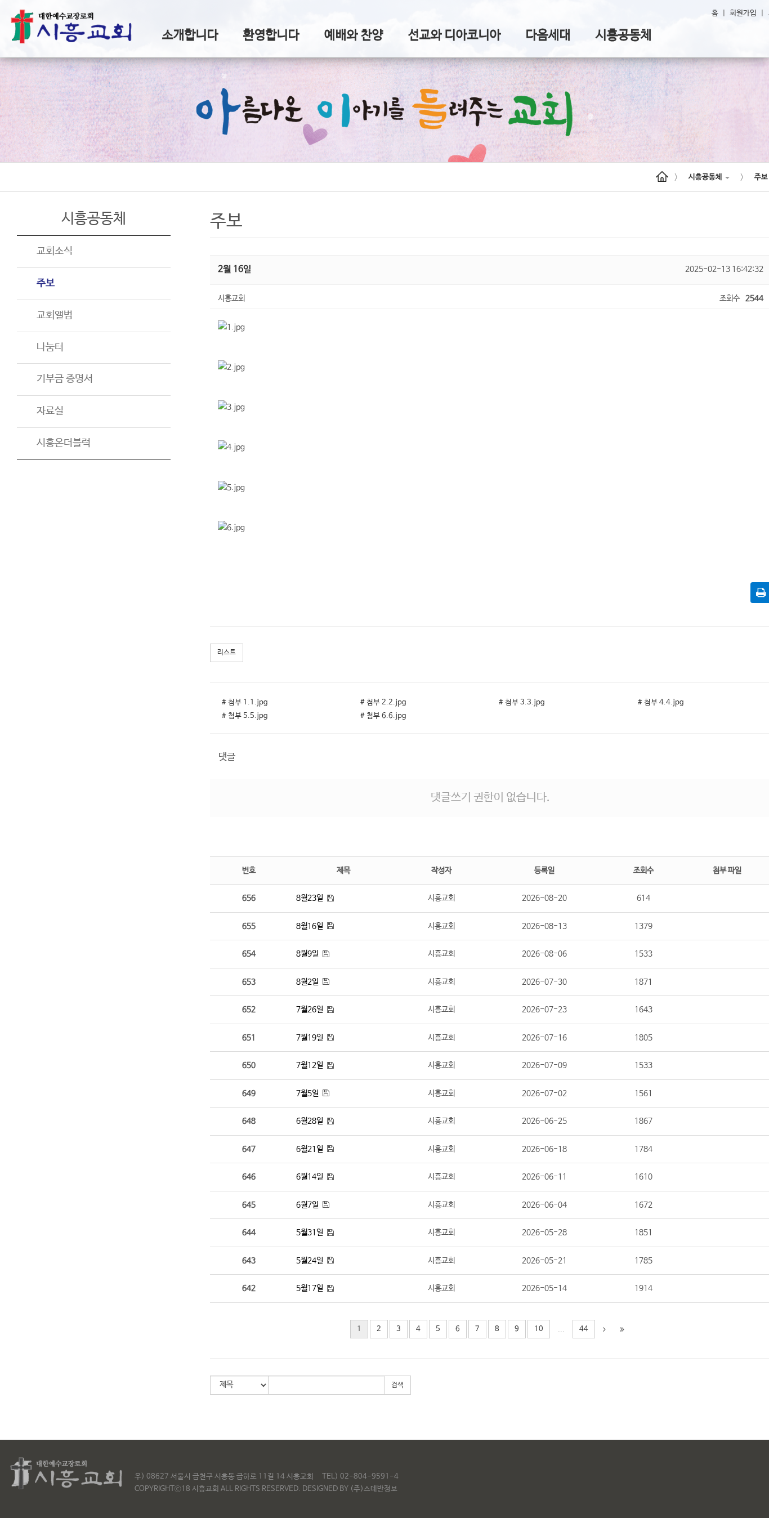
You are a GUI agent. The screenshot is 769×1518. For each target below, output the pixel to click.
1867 (643, 1121)
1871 (643, 981)
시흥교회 (441, 898)
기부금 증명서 (65, 379)
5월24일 (309, 1260)
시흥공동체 (624, 35)
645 (249, 1204)
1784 (643, 1149)
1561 (643, 1093)
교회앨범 (55, 315)
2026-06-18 (544, 1149)
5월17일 (309, 1288)
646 (249, 1176)
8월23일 (309, 898)
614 (643, 898)
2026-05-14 (544, 1288)
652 (249, 1009)
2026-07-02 (544, 1093)
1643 (643, 1009)
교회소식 (55, 251)
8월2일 (307, 981)
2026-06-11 (544, 1176)
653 (249, 981)
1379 (643, 926)
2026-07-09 (544, 1065)
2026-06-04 (544, 1204)
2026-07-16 (544, 1037)
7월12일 (309, 1065)
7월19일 (309, 1037)
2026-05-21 (544, 1260)
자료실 (50, 411)
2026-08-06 (544, 953)
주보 (46, 283)
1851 (643, 1232)
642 (249, 1288)
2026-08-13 (544, 926)
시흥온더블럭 (64, 443)
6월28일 (309, 1121)
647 (249, 1149)
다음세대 (548, 35)
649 (249, 1093)
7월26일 (309, 1009)
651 (249, 1037)
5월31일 (309, 1232)
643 (249, 1260)
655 (249, 926)
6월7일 (307, 1204)
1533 (643, 953)
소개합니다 (190, 35)
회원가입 (743, 13)
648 (249, 1121)
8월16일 (309, 926)
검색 (397, 1385)
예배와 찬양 (353, 35)
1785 (643, 1260)
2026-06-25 (544, 1121)
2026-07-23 (544, 1009)
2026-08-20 (544, 898)
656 (249, 898)
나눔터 (50, 347)
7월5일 (307, 1093)
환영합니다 (271, 35)
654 (249, 953)
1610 (643, 1176)
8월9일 (307, 953)
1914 (643, 1288)
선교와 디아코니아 (454, 35)
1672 (643, 1204)
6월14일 (309, 1176)
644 (249, 1232)
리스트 (226, 653)
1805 (643, 1037)
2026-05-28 (544, 1232)
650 (249, 1065)
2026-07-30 (544, 981)
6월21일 (309, 1149)
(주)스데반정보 (373, 1489)
